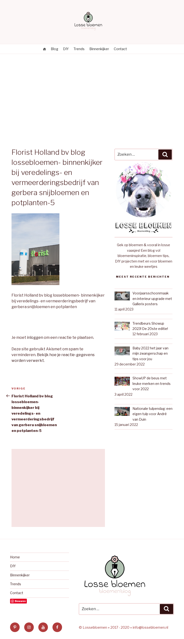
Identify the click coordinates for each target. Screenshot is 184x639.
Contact (120, 49)
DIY (66, 49)
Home (15, 557)
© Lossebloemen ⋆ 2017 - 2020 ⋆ (106, 627)
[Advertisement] (92, 90)
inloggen (35, 337)
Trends (79, 49)
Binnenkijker (99, 49)
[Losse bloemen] (44, 49)
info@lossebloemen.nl (150, 627)
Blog (54, 49)
